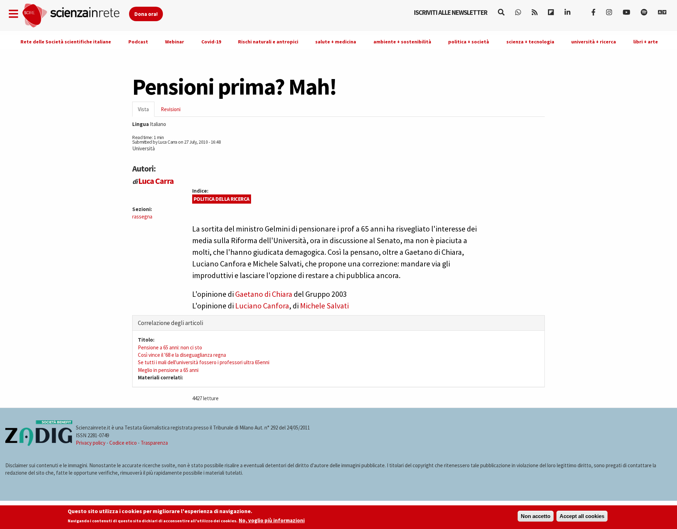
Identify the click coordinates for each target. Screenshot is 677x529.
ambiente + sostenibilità (402, 41)
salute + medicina (335, 41)
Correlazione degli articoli (170, 323)
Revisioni (171, 109)
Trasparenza (154, 442)
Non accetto (535, 516)
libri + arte (645, 41)
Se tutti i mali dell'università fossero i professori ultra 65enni (203, 362)
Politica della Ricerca (222, 199)
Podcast (138, 41)
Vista (146, 111)
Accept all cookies (582, 516)
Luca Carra (155, 180)
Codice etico (123, 442)
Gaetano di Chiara (263, 294)
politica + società (468, 41)
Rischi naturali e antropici (268, 41)
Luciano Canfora (262, 306)
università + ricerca (593, 41)
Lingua (140, 124)
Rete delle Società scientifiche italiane (65, 41)
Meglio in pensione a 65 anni (168, 370)
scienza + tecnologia (530, 41)
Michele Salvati (324, 306)
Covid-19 (211, 41)
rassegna (142, 216)
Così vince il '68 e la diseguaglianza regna (182, 354)
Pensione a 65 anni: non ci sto (170, 347)
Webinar (174, 41)
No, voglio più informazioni (272, 520)
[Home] (75, 15)
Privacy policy (90, 442)
